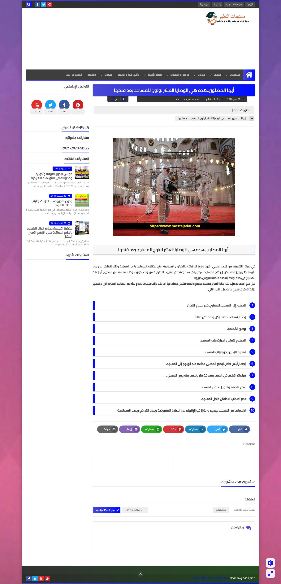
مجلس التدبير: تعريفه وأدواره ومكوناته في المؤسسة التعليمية (51, 176)
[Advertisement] (95, 39)
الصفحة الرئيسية (193, 99)
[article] (135, 463)
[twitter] (43, 4)
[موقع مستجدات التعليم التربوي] (227, 18)
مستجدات (235, 74)
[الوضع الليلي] (270, 563)
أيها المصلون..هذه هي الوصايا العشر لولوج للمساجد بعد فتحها (213, 118)
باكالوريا (92, 74)
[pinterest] (49, 4)
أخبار (177, 99)
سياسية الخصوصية (234, 4)
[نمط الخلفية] (270, 573)
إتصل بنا (217, 4)
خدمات (217, 74)
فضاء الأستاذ (155, 74)
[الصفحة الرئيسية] (249, 74)
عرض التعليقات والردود (106, 510)
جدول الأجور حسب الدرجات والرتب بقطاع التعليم (52, 203)
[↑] (140, 574)
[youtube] (41, 578)
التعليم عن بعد (74, 74)
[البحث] (29, 4)
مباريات (108, 74)
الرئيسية (250, 4)
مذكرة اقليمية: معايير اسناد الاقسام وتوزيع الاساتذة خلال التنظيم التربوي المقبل (49, 232)
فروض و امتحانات (179, 74)
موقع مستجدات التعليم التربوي (209, 578)
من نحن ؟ (204, 4)
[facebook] (37, 4)
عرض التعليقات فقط (134, 510)
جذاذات (201, 74)
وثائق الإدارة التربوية (128, 74)
